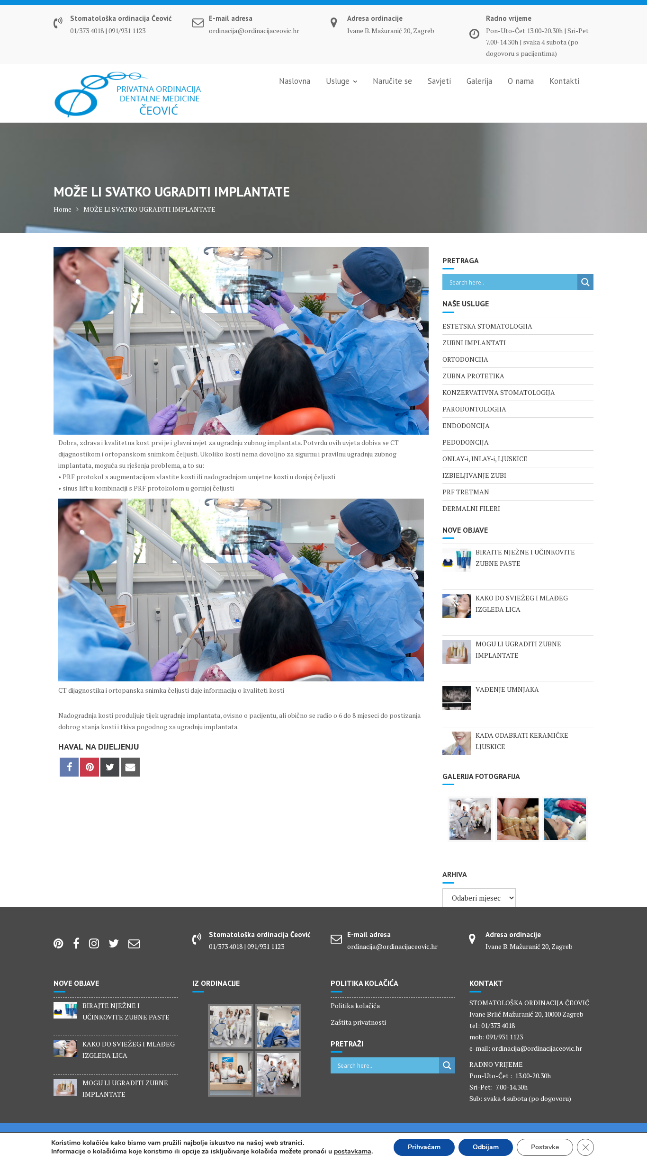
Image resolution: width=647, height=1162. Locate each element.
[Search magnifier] (585, 282)
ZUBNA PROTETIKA (473, 375)
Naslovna (294, 81)
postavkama (352, 1151)
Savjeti (439, 81)
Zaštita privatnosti (358, 1022)
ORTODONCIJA (465, 359)
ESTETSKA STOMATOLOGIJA (487, 326)
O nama (521, 81)
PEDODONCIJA (465, 442)
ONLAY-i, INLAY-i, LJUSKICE (485, 458)
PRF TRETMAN (465, 491)
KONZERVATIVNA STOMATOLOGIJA (498, 392)
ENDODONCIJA (466, 425)
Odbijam (486, 1147)
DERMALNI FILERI (471, 508)
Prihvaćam (424, 1147)
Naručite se (392, 81)
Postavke (545, 1147)
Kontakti (564, 81)
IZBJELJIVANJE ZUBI (474, 475)
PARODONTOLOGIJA (474, 408)
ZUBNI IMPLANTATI (474, 342)
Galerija (479, 81)
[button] (15, 14)
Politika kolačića (355, 1005)
